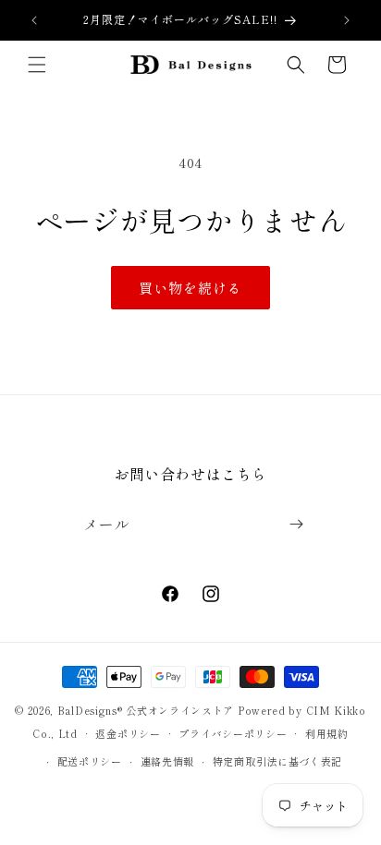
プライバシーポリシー (232, 733)
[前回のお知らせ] (34, 20)
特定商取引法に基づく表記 (277, 761)
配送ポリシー (89, 761)
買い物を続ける (190, 287)
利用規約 (327, 733)
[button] (37, 64)
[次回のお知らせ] (346, 20)
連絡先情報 (168, 761)
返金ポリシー (127, 733)
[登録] (296, 524)
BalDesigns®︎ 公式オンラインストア (145, 710)
